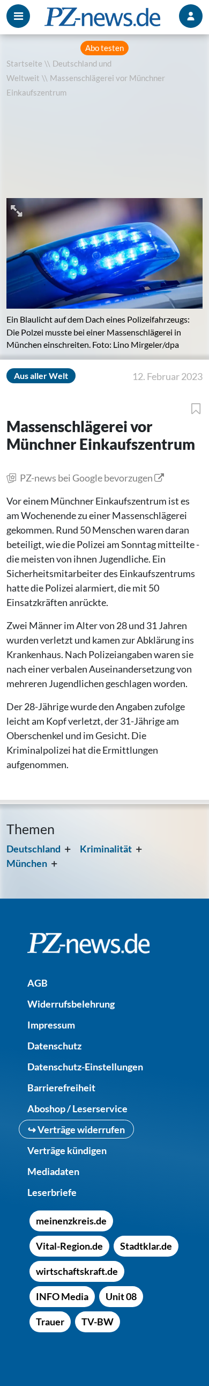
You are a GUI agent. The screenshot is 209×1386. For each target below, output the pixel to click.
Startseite (24, 63)
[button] (17, 210)
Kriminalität (106, 849)
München (26, 863)
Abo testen (104, 48)
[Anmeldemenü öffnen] (191, 16)
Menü (18, 16)
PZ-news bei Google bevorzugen (86, 478)
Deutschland (33, 849)
